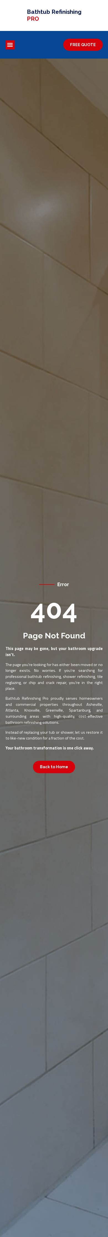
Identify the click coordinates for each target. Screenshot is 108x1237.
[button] (10, 44)
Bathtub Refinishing (54, 15)
